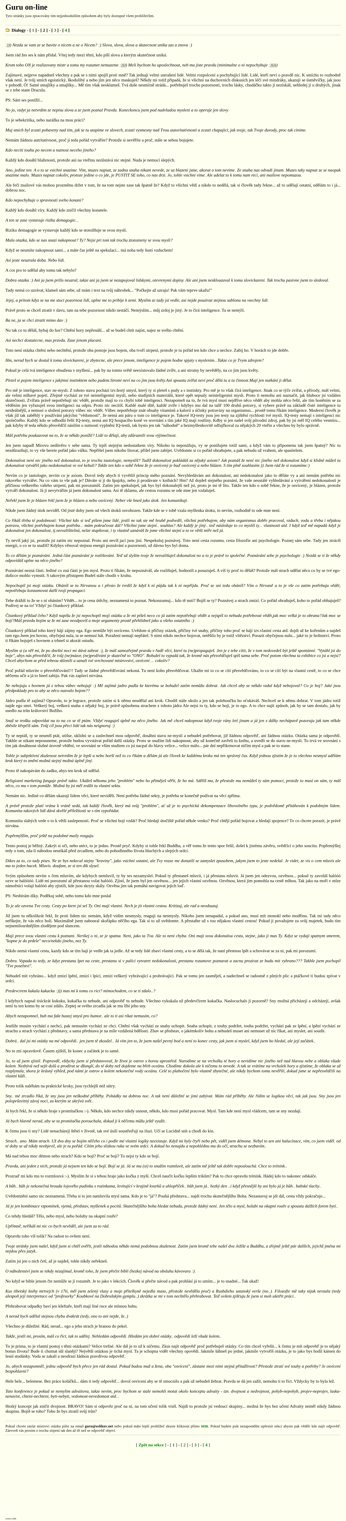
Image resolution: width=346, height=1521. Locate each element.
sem (204, 1425)
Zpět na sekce (151, 1444)
